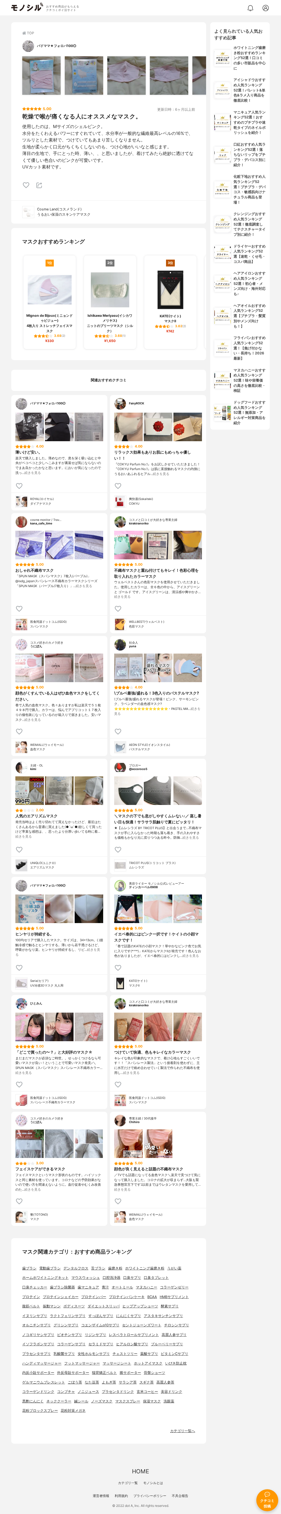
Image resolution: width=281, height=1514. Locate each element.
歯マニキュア (88, 1287)
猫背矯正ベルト (104, 1373)
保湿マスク (152, 1401)
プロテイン (31, 1297)
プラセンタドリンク (118, 1392)
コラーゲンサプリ (71, 1344)
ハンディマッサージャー (41, 1363)
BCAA (152, 1297)
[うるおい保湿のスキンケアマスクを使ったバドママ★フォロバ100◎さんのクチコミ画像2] (84, 75)
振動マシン (52, 1306)
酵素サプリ (170, 1306)
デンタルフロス (75, 1268)
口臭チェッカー (34, 1287)
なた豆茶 (92, 1382)
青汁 (105, 1287)
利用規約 (121, 1496)
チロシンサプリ (176, 1325)
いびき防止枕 (176, 1363)
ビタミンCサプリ (174, 1354)
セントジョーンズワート (141, 1325)
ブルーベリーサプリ (167, 1344)
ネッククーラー (58, 1401)
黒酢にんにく (33, 1401)
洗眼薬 (169, 1401)
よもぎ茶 (109, 1382)
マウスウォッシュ (85, 1278)
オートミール (122, 1287)
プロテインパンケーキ (127, 1297)
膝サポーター (130, 1373)
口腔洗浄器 (111, 1278)
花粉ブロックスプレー (40, 1411)
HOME (140, 1471)
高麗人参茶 (165, 1382)
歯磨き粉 (115, 1268)
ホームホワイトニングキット (45, 1278)
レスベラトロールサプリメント (134, 1335)
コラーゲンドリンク (38, 1392)
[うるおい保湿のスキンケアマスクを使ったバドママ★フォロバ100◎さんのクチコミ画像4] (169, 75)
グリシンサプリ (66, 1325)
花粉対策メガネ (73, 1411)
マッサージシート (117, 1363)
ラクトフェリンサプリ (68, 1316)
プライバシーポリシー (149, 1496)
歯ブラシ (29, 1268)
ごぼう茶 (75, 1382)
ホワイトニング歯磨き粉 (144, 1268)
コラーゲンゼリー (174, 1287)
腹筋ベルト (31, 1306)
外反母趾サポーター (73, 1373)
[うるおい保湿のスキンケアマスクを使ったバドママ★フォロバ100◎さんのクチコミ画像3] (126, 75)
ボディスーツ (74, 1306)
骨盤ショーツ (154, 1373)
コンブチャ (66, 1392)
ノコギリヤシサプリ (38, 1335)
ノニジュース (88, 1392)
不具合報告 (180, 1496)
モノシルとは (153, 1483)
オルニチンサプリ (36, 1325)
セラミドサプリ (100, 1344)
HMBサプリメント (174, 1297)
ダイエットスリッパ (104, 1306)
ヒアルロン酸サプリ (132, 1344)
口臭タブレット (156, 1278)
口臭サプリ (132, 1278)
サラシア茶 (128, 1382)
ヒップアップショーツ (140, 1306)
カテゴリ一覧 (128, 1483)
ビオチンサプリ (69, 1335)
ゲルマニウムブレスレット (43, 1382)
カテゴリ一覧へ (182, 1431)
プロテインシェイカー (60, 1297)
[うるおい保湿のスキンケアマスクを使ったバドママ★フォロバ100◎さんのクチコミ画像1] (41, 75)
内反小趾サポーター (38, 1373)
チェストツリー (125, 1354)
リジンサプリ (95, 1335)
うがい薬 (174, 1268)
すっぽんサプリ (100, 1316)
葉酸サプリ (149, 1354)
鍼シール (81, 1401)
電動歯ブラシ (50, 1268)
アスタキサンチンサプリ (163, 1316)
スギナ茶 (146, 1382)
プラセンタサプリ (36, 1354)
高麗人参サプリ (174, 1335)
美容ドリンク (171, 1392)
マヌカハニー (146, 1287)
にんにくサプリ (128, 1316)
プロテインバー (93, 1297)
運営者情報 (101, 1496)
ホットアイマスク (148, 1363)
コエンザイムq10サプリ (100, 1325)
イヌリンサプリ (34, 1316)
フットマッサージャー (82, 1363)
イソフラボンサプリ (38, 1344)
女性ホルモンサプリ (94, 1354)
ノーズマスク (102, 1401)
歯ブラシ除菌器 (62, 1287)
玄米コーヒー (147, 1392)
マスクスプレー (127, 1401)
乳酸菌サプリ (64, 1354)
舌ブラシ (98, 1268)
